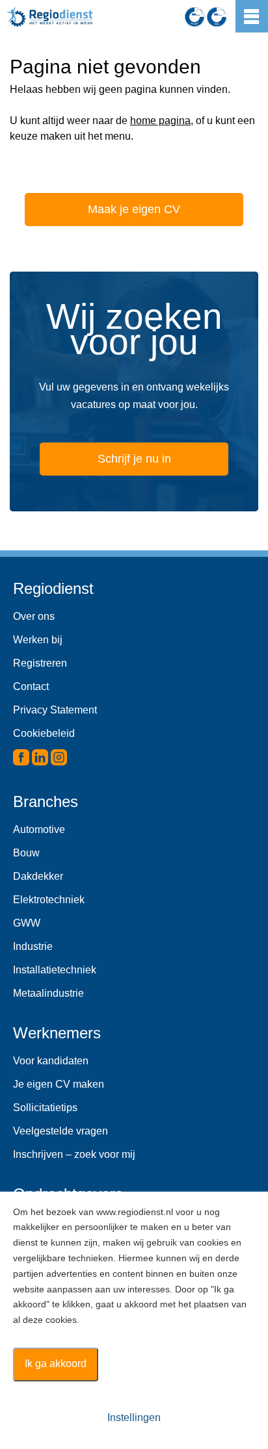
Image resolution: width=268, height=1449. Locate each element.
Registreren (40, 663)
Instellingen (134, 1417)
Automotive (39, 829)
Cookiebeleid (44, 733)
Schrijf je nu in (134, 458)
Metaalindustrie (48, 993)
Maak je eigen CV (134, 209)
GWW (26, 923)
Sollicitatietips (45, 1107)
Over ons (34, 616)
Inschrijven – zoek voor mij (74, 1154)
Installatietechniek (54, 969)
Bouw (26, 852)
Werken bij (37, 639)
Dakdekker (38, 876)
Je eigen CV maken (58, 1084)
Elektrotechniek (49, 899)
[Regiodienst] (50, 17)
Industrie (33, 946)
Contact (31, 686)
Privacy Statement (55, 709)
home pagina (160, 120)
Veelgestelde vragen (60, 1130)
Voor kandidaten (50, 1060)
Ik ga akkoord (56, 1363)
